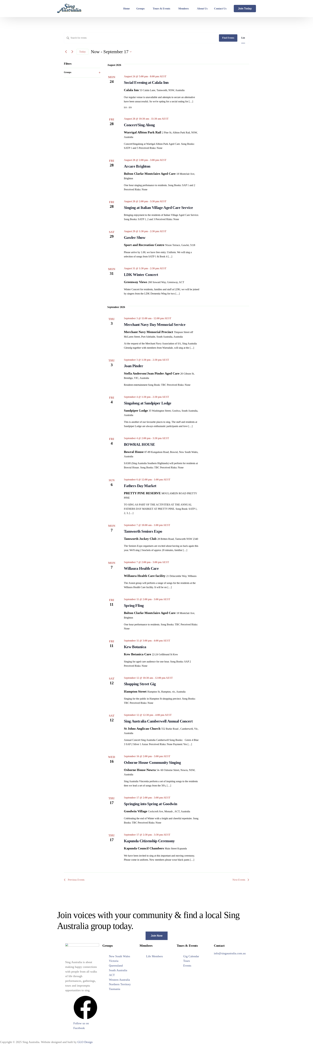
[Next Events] (72, 52)
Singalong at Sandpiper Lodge (147, 403)
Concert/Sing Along (139, 125)
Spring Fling (134, 605)
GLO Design (85, 1042)
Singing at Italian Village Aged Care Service (158, 207)
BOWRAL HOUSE (139, 444)
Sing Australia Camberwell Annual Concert (158, 721)
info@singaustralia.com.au (230, 953)
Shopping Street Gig (140, 684)
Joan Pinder (133, 366)
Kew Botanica (135, 647)
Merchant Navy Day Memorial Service (154, 324)
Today (82, 51)
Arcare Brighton (137, 166)
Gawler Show (134, 237)
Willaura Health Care (141, 568)
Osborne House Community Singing (152, 762)
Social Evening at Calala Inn (146, 82)
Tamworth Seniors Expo (143, 531)
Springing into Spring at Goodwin (150, 804)
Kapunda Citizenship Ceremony (149, 841)
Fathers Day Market (140, 486)
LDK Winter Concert (141, 274)
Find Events (228, 38)
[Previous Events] (66, 52)
